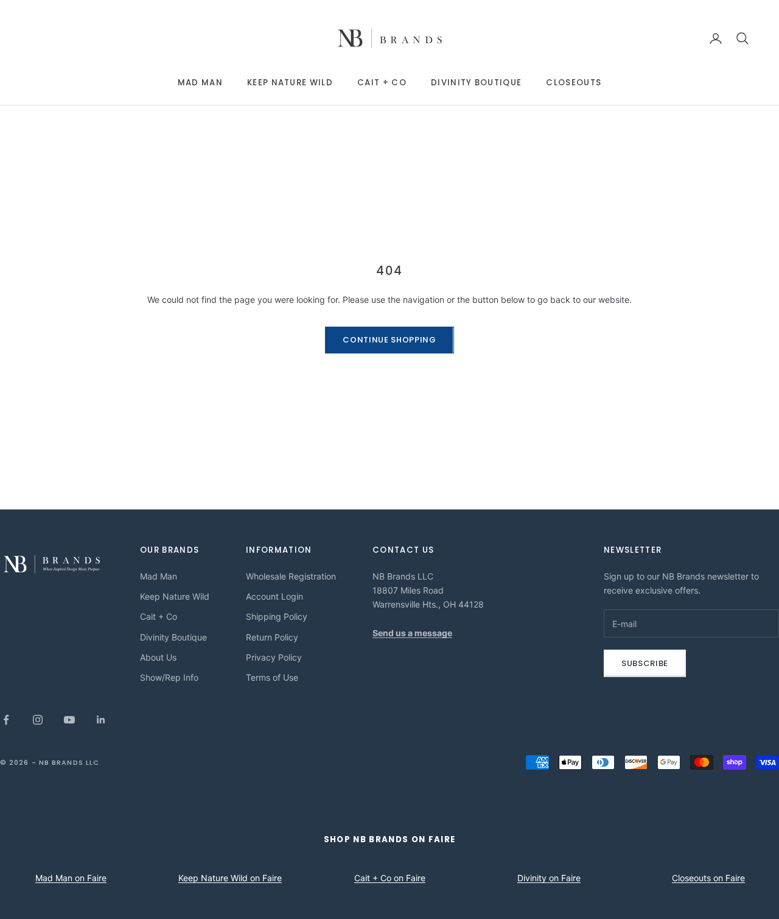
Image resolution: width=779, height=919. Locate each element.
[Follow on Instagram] (38, 720)
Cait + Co (382, 82)
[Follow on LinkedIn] (101, 720)
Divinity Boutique (476, 82)
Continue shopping (389, 340)
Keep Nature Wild (290, 82)
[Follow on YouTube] (69, 720)
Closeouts (573, 82)
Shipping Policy (276, 616)
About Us (158, 657)
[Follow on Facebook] (6, 720)
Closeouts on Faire (708, 878)
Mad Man (200, 82)
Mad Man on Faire (71, 878)
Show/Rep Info (169, 677)
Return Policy (272, 637)
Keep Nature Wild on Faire (230, 878)
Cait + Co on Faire (389, 878)
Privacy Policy (274, 657)
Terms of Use (272, 677)
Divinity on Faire (549, 878)
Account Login (274, 596)
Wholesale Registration (291, 576)
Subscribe (644, 663)
